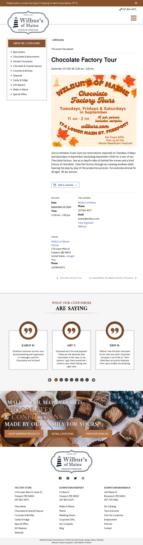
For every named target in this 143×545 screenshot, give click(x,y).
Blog (61, 528)
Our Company (66, 524)
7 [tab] (87, 380)
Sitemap (100, 540)
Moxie (62, 511)
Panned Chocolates (22, 61)
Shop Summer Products (24, 433)
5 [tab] (76, 380)
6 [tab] (81, 380)
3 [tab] (66, 380)
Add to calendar (65, 184)
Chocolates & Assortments (26, 56)
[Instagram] (83, 478)
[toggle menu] (133, 18)
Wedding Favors (67, 515)
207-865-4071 (129, 9)
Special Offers (20, 94)
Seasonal (17, 75)
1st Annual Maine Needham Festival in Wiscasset (111, 278)
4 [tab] (71, 380)
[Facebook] (60, 478)
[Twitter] (76, 478)
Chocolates (20, 506)
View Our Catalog (97, 433)
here (35, 3)
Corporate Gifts (67, 519)
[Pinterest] (68, 478)
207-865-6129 (66, 499)
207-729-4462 (111, 499)
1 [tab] (56, 380)
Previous (49, 380)
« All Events (57, 39)
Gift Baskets (19, 85)
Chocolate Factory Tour (70, 278)
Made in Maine (20, 89)
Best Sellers (19, 52)
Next (93, 380)
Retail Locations (62, 433)
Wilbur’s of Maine (87, 202)
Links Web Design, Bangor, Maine (83, 540)
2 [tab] (61, 380)
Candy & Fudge (20, 80)
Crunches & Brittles (23, 71)
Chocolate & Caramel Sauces (27, 66)
